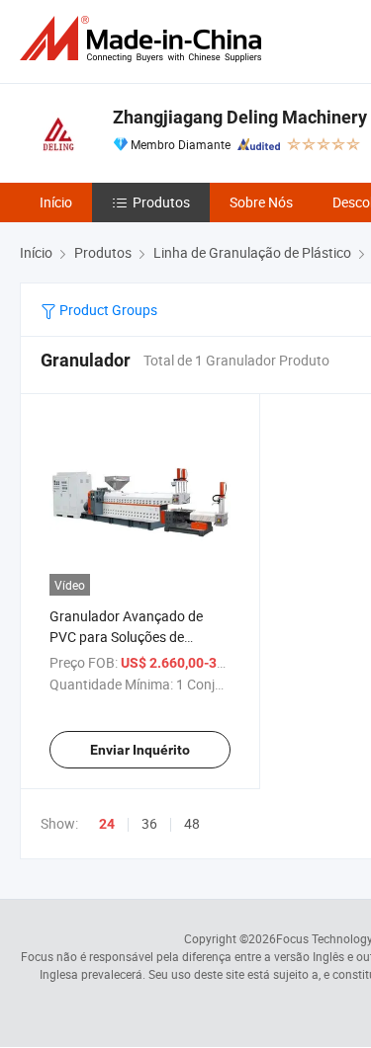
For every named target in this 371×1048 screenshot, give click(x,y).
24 (107, 824)
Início (56, 202)
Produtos (161, 202)
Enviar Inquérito (140, 750)
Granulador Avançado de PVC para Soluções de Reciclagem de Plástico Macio (140, 636)
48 (192, 823)
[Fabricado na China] (144, 39)
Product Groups (106, 309)
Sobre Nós (261, 202)
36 (149, 823)
